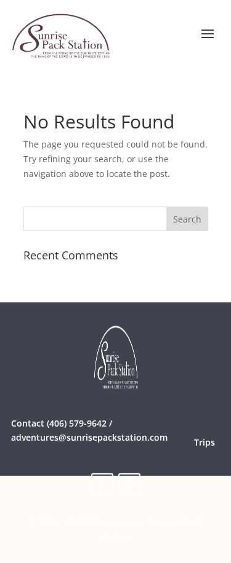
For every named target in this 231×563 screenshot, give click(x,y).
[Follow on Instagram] (129, 484)
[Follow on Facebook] (102, 484)
